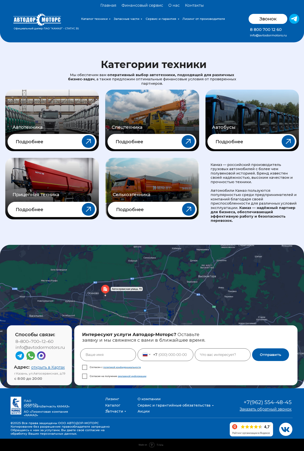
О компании (149, 399)
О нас (174, 5)
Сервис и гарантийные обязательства (174, 405)
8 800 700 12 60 (266, 29)
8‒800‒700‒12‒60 (34, 341)
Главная (108, 5)
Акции (144, 411)
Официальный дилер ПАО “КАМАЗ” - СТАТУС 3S (46, 28)
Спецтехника (127, 127)
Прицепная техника (35, 194)
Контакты (194, 5)
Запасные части (126, 19)
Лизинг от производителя (203, 19)
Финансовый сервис (142, 5)
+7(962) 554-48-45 (267, 402)
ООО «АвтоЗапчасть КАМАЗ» (47, 406)
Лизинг (112, 399)
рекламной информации (132, 376)
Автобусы (223, 127)
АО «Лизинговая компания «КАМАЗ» (46, 413)
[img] (294, 19)
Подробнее (29, 141)
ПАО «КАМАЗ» (31, 402)
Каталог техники (94, 19)
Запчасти (114, 411)
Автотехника (27, 127)
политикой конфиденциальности (122, 367)
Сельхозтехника (131, 194)
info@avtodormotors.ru (268, 35)
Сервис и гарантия (161, 19)
